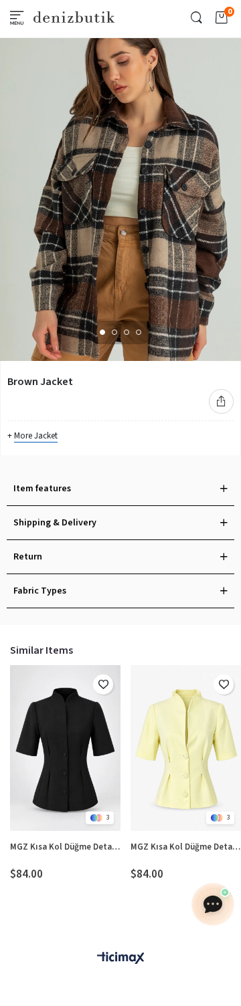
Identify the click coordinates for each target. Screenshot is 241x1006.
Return (27, 556)
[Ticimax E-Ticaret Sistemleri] (120, 959)
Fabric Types (39, 591)
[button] (102, 332)
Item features (42, 488)
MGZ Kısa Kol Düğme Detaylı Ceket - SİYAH (65, 847)
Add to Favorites (103, 684)
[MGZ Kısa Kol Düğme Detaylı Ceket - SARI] (186, 748)
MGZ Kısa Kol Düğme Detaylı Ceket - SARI (186, 847)
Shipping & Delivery (54, 522)
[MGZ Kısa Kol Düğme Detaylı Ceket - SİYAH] (65, 748)
